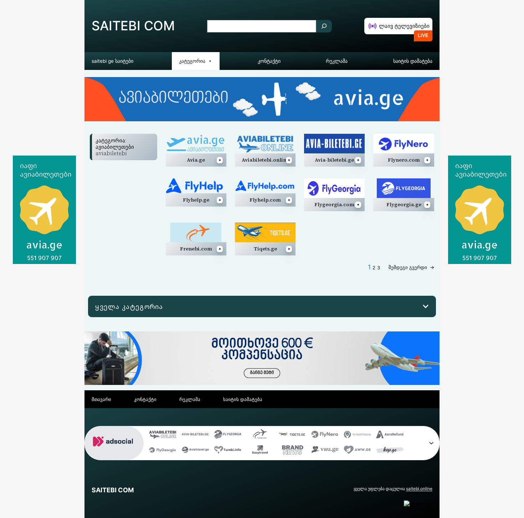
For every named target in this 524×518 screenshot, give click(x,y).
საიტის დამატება (412, 61)
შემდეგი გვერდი (411, 267)
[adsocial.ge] (114, 454)
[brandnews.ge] (292, 451)
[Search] (324, 26)
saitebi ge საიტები (112, 61)
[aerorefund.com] (390, 436)
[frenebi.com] (260, 436)
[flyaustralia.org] (357, 436)
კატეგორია (192, 61)
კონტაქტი (269, 61)
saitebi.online (419, 488)
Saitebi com (133, 26)
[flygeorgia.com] (162, 451)
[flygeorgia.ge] (227, 436)
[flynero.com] (325, 436)
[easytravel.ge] (260, 451)
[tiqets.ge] (292, 436)
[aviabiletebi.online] (162, 436)
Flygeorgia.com (334, 204)
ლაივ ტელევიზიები (404, 25)
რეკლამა (337, 61)
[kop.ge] (390, 451)
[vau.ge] (325, 451)
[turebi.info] (227, 451)
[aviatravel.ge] (195, 451)
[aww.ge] (357, 451)
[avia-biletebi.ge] (195, 436)
